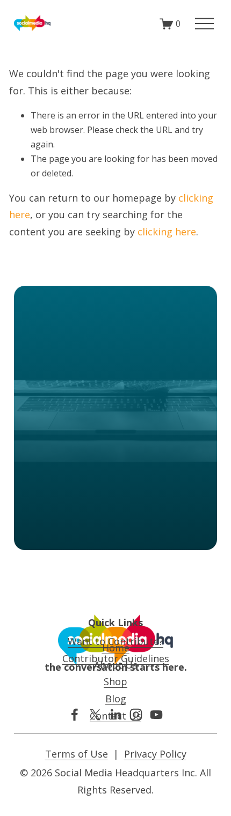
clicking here (167, 231)
